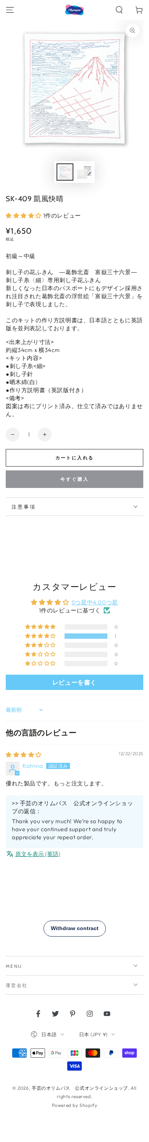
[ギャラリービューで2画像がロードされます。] (84, 172)
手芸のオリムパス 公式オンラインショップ (80, 1088)
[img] (24, 754)
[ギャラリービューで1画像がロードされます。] (65, 172)
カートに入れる (74, 457)
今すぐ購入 (74, 479)
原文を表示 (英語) (37, 854)
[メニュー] (10, 9)
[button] (119, 9)
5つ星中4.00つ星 (95, 602)
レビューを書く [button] (74, 682)
